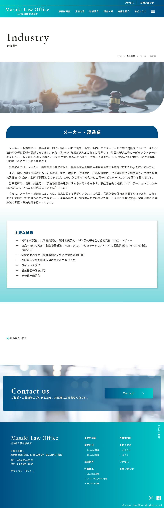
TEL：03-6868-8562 (22, 460)
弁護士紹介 (124, 11)
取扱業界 (94, 11)
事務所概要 (64, 11)
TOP (119, 56)
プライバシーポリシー (22, 471)
